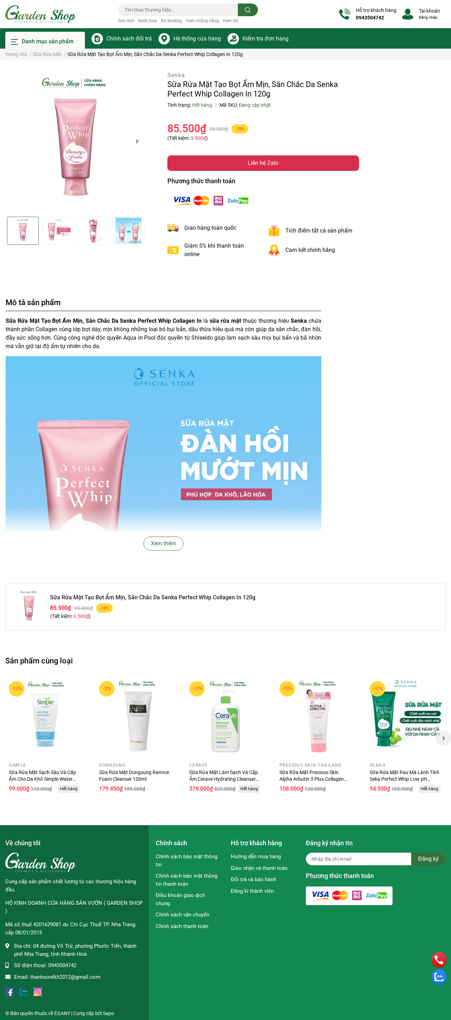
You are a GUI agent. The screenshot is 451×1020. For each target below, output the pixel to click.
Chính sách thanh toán (182, 926)
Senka (176, 75)
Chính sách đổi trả (129, 38)
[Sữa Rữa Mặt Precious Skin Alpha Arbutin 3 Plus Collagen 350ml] (316, 717)
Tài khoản (429, 11)
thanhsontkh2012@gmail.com (65, 977)
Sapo (108, 1013)
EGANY (62, 1013)
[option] (75, 141)
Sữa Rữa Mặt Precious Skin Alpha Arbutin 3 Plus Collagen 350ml (311, 779)
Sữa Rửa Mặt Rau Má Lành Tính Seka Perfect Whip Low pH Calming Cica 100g (404, 779)
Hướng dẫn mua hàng (256, 856)
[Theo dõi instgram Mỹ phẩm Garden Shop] (37, 991)
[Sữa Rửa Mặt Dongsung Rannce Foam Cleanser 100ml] (135, 717)
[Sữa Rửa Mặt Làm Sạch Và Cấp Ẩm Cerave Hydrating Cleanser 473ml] (225, 717)
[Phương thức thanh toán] (210, 200)
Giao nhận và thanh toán (259, 868)
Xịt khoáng (171, 20)
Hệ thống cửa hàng (197, 38)
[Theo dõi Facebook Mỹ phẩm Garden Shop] (9, 991)
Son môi (126, 20)
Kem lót (230, 20)
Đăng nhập (428, 17)
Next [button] (137, 141)
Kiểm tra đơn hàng (265, 38)
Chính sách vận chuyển (182, 914)
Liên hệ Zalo (263, 163)
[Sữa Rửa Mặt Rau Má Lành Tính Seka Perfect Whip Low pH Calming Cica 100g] (406, 717)
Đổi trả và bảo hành (253, 879)
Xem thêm (163, 543)
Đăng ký (428, 858)
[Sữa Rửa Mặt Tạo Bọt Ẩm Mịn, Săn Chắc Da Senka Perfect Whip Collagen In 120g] (75, 141)
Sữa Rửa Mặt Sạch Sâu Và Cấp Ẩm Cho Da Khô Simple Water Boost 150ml (42, 779)
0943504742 (370, 17)
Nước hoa (147, 20)
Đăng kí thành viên (252, 891)
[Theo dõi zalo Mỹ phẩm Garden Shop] (23, 991)
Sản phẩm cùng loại (39, 660)
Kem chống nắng (202, 20)
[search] (248, 10)
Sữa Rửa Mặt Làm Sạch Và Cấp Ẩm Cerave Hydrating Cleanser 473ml (223, 779)
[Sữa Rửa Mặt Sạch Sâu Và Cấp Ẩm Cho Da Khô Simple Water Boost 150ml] (45, 717)
